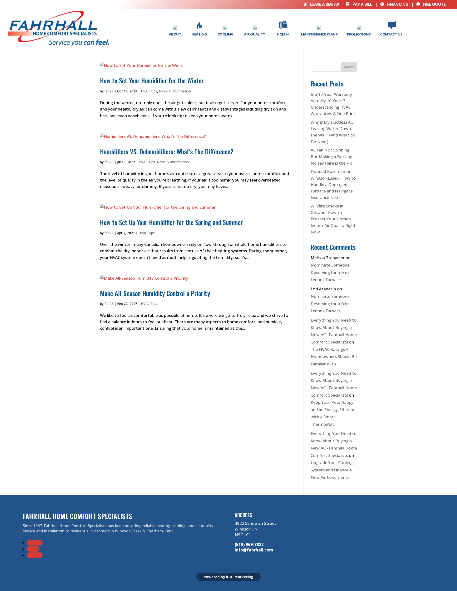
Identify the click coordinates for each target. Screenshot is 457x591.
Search (349, 67)
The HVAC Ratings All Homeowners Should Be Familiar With (334, 357)
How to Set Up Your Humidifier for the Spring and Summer (171, 222)
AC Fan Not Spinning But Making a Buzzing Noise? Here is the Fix (331, 156)
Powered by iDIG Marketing (228, 576)
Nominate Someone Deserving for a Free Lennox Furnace (330, 272)
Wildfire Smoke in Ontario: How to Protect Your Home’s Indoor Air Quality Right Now (333, 219)
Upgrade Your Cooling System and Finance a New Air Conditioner (332, 470)
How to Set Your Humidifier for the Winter (152, 80)
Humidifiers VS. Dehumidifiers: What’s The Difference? (166, 151)
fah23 (108, 91)
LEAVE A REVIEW (321, 4)
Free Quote (431, 4)
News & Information (175, 91)
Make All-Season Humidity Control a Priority (155, 293)
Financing (394, 4)
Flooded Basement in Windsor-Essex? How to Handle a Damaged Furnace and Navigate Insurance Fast (333, 184)
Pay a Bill (359, 4)
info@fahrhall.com (254, 550)
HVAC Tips (149, 91)
